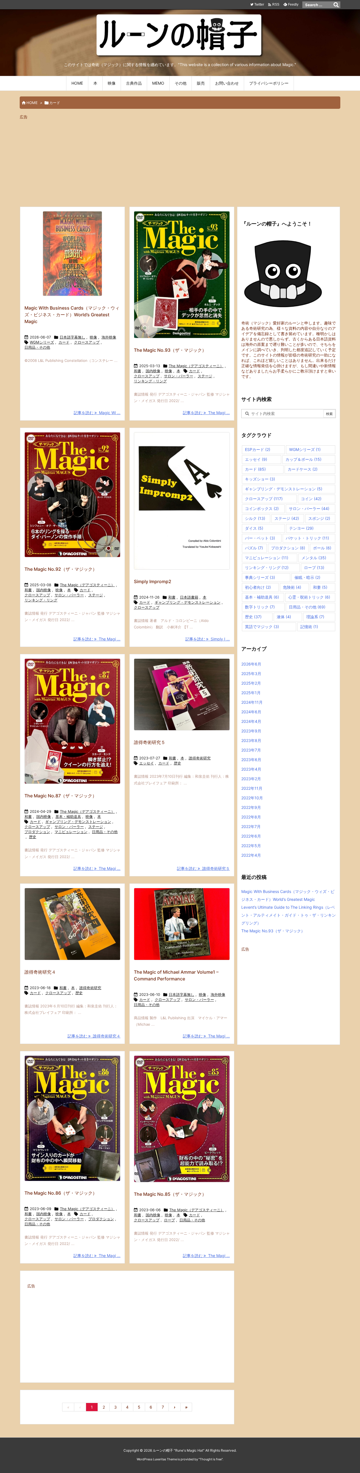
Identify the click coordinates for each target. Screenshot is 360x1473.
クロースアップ (87, 342)
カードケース (303, 469)
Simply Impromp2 (152, 581)
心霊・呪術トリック (309, 597)
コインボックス (262, 508)
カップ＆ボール (303, 459)
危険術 (292, 587)
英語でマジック (262, 626)
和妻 (320, 587)
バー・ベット (260, 538)
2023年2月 (251, 778)
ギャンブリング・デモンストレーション (187, 602)
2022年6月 (251, 836)
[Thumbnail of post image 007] (72, 924)
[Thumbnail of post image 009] (72, 253)
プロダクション (37, 831)
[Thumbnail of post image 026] (72, 494)
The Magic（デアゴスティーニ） (196, 366)
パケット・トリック (307, 538)
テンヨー (301, 528)
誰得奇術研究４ (40, 972)
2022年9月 (251, 807)
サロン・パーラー (178, 376)
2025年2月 (251, 683)
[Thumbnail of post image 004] (72, 1118)
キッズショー (260, 479)
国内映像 (153, 371)
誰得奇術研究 (200, 758)
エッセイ (146, 763)
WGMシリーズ (42, 342)
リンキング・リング (150, 381)
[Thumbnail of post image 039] (182, 924)
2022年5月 (251, 845)
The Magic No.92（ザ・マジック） (60, 569)
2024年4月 (251, 721)
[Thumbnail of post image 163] (182, 694)
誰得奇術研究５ (149, 742)
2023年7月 (251, 750)
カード (63, 342)
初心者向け (258, 587)
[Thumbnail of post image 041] (72, 721)
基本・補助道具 (68, 816)
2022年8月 (251, 817)
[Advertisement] (180, 160)
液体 (284, 616)
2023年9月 (251, 730)
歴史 (32, 836)
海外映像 (109, 337)
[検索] (336, 4)
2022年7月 (251, 826)
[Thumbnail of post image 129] (182, 274)
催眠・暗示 (307, 577)
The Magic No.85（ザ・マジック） (170, 1194)
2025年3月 (251, 673)
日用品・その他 (37, 347)
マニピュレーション (71, 831)
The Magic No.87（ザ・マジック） (60, 795)
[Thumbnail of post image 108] (182, 501)
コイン (311, 498)
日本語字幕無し (72, 337)
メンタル (314, 557)
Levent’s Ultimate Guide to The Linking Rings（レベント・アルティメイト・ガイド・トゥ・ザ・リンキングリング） (288, 915)
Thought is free (211, 1459)
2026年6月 (251, 664)
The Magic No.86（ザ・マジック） (60, 1193)
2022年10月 (252, 797)
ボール (322, 547)
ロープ (169, 1220)
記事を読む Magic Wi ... (97, 412)
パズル (254, 547)
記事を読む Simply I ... (207, 639)
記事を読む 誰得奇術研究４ (94, 1036)
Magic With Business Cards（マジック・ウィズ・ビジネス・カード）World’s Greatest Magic (72, 314)
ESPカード (257, 449)
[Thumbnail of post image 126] (182, 1118)
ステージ (205, 376)
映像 (93, 337)
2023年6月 (251, 759)
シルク (255, 518)
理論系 (315, 616)
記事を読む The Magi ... (206, 412)
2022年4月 (251, 855)
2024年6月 (251, 711)
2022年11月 (251, 788)
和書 (137, 371)
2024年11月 (252, 702)
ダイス (254, 528)
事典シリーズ (260, 577)
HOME (32, 102)
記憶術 (309, 626)
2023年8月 (251, 740)
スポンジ (319, 518)
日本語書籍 (189, 597)
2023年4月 (251, 769)
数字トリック (260, 606)
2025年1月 (251, 692)
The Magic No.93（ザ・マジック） (170, 350)
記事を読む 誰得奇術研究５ (203, 868)
